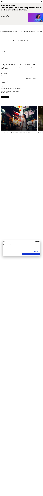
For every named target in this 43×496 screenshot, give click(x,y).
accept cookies (30, 78)
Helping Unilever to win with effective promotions (16, 132)
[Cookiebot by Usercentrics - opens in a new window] (36, 241)
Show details (36, 251)
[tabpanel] (21, 83)
